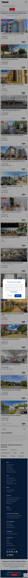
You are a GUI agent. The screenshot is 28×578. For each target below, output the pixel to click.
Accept (18, 295)
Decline (10, 295)
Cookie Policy (13, 291)
